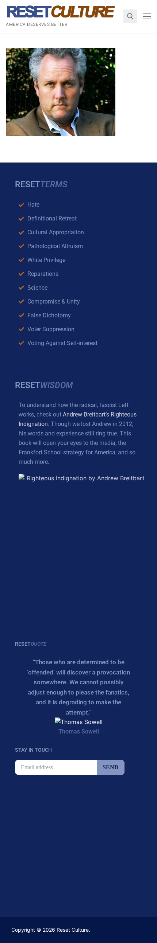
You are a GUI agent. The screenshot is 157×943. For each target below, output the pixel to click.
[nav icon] (147, 16)
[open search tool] (130, 16)
